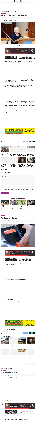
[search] (34, 1)
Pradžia (2, 11)
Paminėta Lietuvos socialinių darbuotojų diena (4, 206)
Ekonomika (21, 203)
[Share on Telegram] (8, 18)
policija (9, 329)
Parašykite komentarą (30, 364)
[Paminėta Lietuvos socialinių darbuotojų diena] (5, 202)
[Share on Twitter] (7, 18)
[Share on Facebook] (5, 18)
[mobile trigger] (2, 1)
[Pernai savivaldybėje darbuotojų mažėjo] (14, 202)
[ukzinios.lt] (18, 1)
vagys (12, 329)
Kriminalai (3, 215)
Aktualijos (3, 203)
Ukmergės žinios (6, 20)
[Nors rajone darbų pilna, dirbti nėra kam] (22, 202)
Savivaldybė (12, 203)
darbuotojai (16, 137)
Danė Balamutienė (11, 137)
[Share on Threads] (34, 141)
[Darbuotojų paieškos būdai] (31, 202)
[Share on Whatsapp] (2, 57)
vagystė (14, 329)
